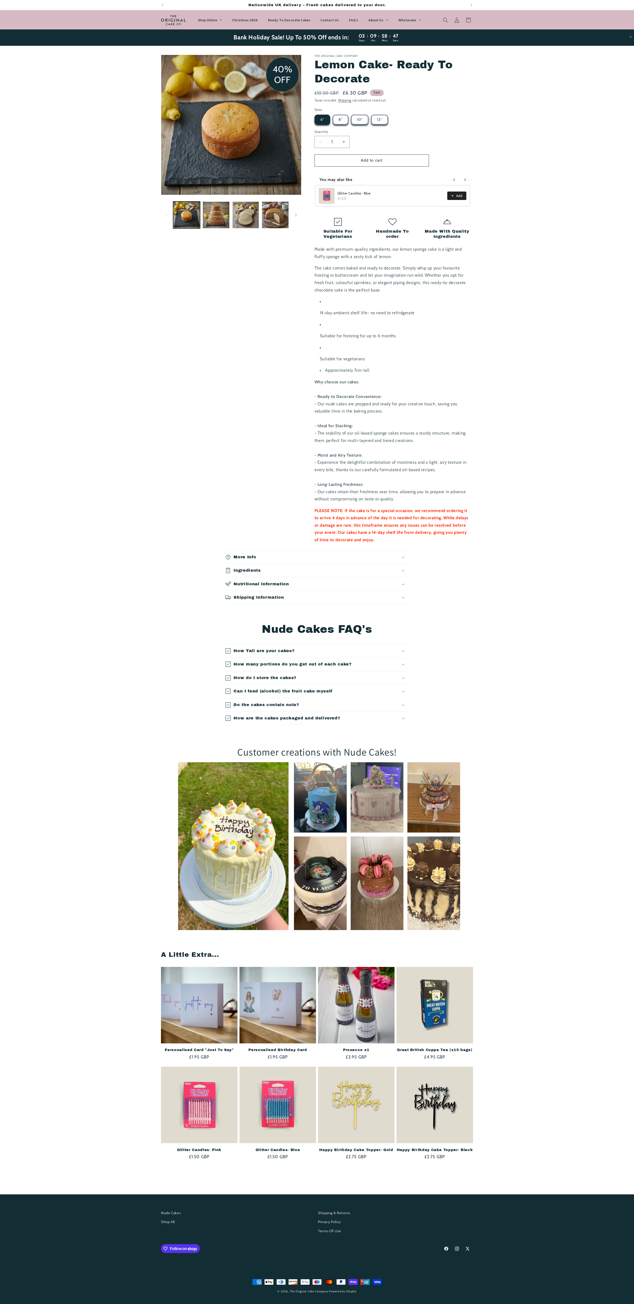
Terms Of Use (329, 1231)
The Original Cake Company (309, 1291)
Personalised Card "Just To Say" (199, 1050)
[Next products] (465, 179)
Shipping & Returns (334, 1213)
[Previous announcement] (162, 5)
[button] (445, 20)
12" (379, 119)
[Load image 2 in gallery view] (216, 214)
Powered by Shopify (342, 1291)
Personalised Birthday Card (277, 1050)
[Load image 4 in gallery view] (275, 214)
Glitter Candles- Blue (354, 193)
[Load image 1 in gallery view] (186, 214)
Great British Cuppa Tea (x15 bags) (434, 1050)
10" (360, 119)
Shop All (168, 1222)
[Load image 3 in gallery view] (245, 214)
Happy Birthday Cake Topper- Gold (356, 1150)
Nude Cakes (171, 1213)
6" (322, 119)
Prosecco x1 (356, 1050)
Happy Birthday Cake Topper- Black (435, 1150)
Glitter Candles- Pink (199, 1150)
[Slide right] (296, 214)
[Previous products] (454, 179)
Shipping (344, 100)
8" (341, 119)
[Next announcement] (471, 5)
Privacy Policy (329, 1222)
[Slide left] (166, 214)
